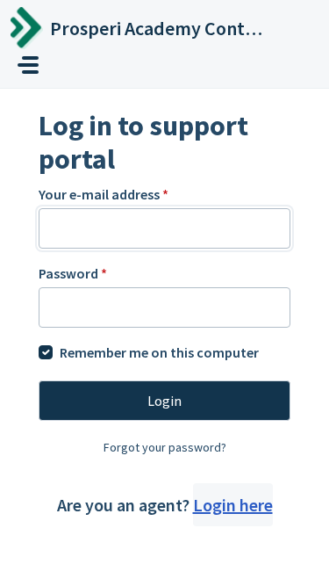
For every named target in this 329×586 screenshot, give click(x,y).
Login (164, 400)
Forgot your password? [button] (165, 447)
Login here (233, 505)
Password (73, 273)
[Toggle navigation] (28, 65)
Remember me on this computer (159, 352)
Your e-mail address (103, 194)
